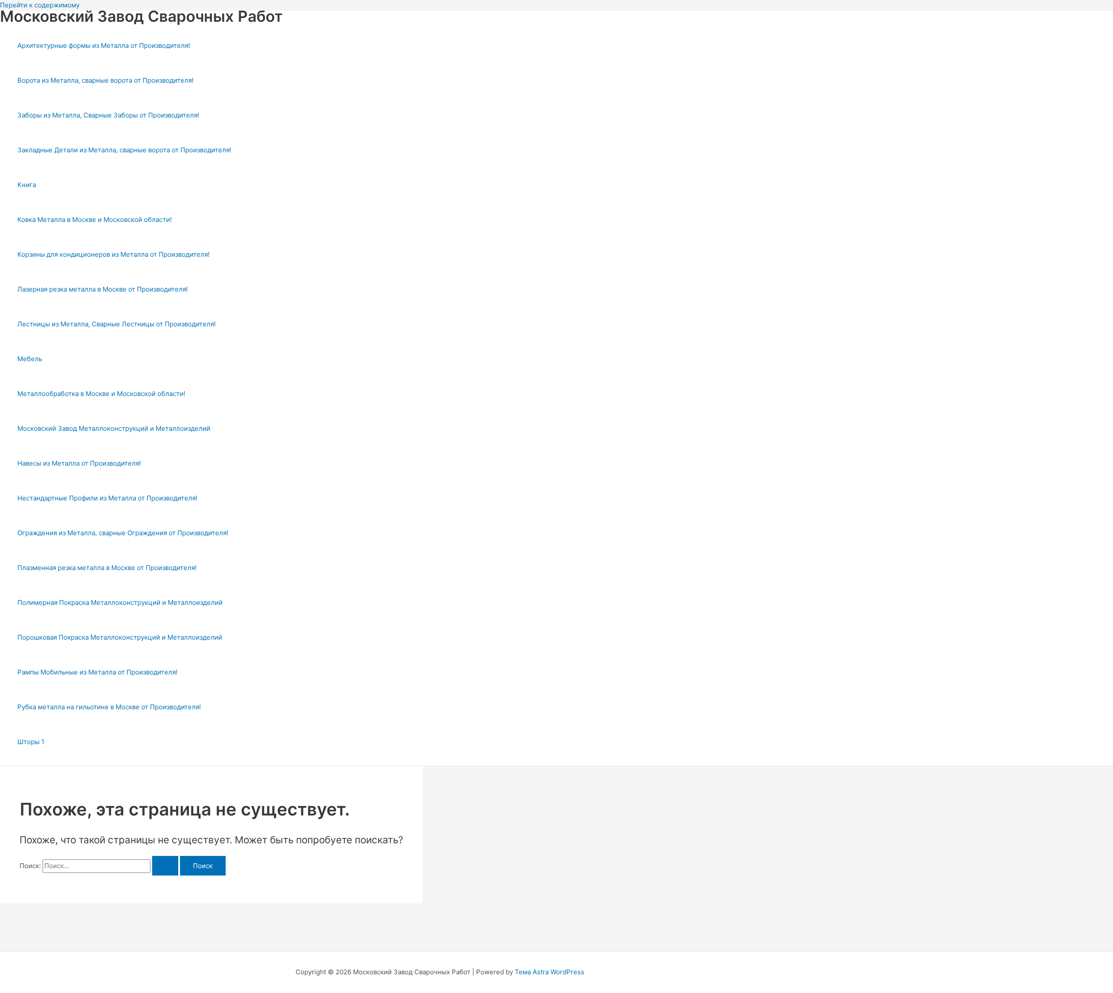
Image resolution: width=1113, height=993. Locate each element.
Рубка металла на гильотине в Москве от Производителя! (109, 707)
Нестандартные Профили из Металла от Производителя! (107, 498)
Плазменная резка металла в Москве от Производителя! (107, 568)
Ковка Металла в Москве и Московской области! (94, 219)
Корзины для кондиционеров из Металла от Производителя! (113, 254)
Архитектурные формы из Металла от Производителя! (103, 45)
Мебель (29, 359)
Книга (26, 185)
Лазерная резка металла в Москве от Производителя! (102, 289)
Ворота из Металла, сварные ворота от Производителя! (105, 80)
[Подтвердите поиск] (165, 866)
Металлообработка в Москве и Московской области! (101, 393)
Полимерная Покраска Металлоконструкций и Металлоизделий (120, 602)
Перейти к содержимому (40, 5)
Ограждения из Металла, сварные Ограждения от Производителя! (122, 533)
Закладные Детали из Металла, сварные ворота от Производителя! (124, 150)
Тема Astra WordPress (549, 972)
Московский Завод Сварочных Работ (141, 16)
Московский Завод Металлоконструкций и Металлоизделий (113, 428)
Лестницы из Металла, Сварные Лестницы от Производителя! (116, 324)
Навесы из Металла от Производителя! (79, 463)
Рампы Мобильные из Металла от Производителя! (97, 672)
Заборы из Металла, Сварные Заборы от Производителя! (108, 115)
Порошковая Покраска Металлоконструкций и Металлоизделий (119, 637)
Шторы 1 (30, 742)
